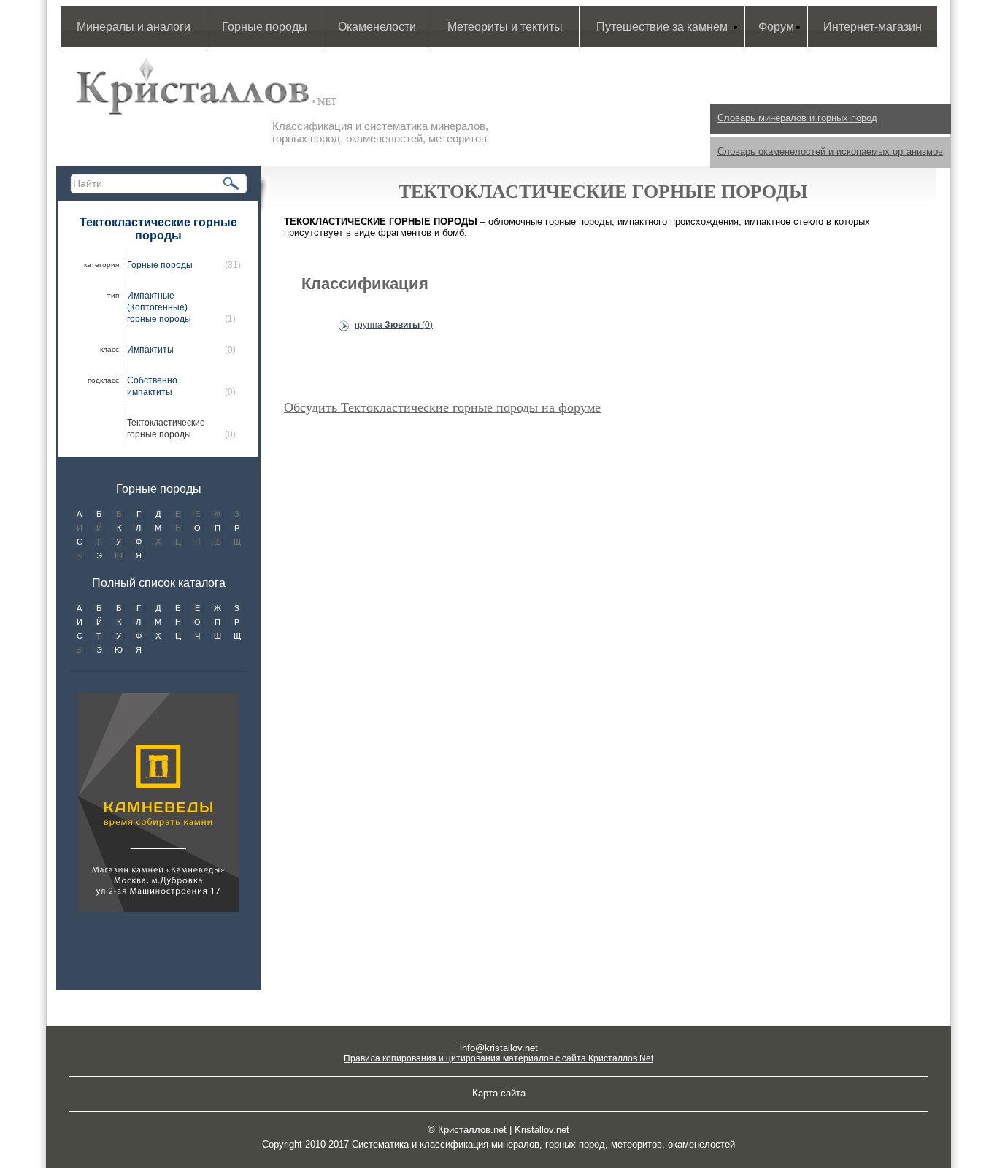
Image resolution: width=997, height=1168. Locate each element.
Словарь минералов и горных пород (797, 117)
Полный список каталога (159, 583)
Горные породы (264, 26)
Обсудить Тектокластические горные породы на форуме (442, 407)
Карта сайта (499, 1093)
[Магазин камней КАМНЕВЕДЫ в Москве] (158, 802)
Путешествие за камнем (662, 26)
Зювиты (394, 325)
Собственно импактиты (152, 386)
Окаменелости (377, 26)
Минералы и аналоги (133, 26)
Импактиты (150, 350)
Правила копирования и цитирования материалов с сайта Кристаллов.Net (498, 1058)
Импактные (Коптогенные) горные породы (159, 307)
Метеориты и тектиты (505, 26)
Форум (776, 26)
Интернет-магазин (872, 26)
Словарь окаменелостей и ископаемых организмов (830, 151)
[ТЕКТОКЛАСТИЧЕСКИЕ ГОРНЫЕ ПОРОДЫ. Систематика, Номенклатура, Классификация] (206, 89)
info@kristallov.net (499, 1047)
